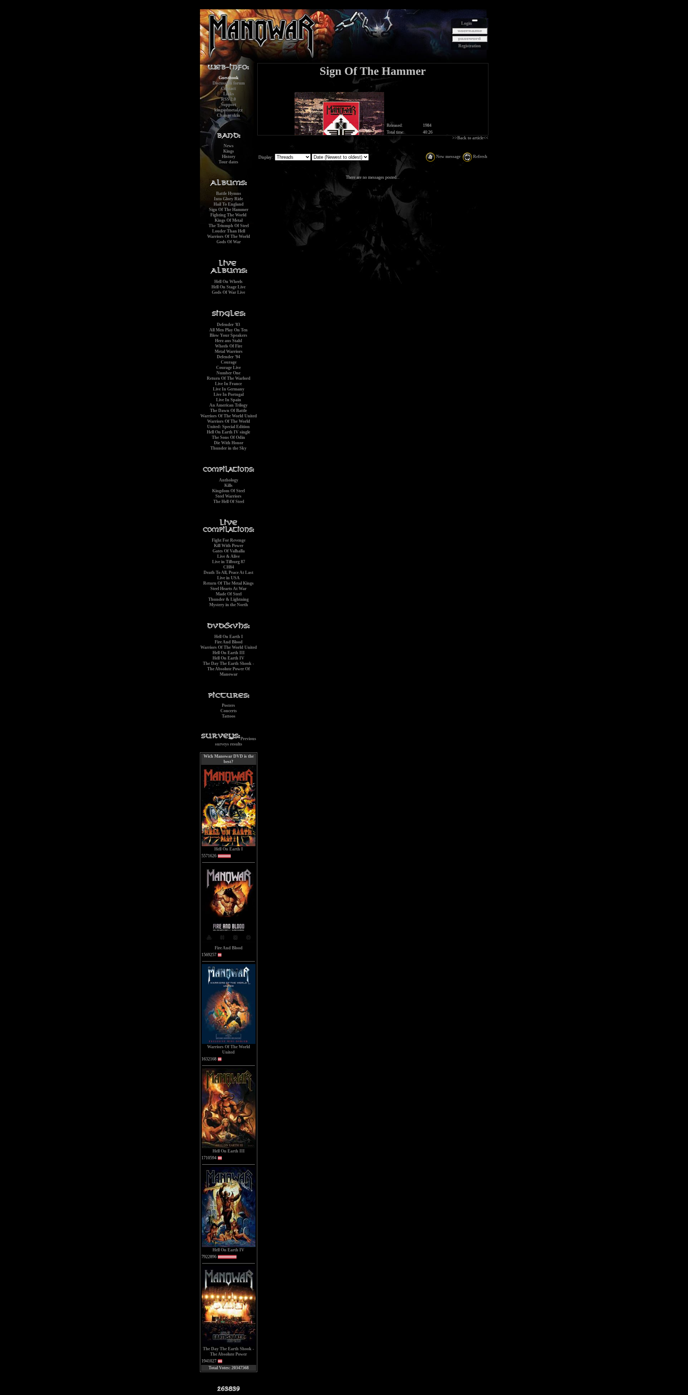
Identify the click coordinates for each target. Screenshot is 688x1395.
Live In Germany (228, 389)
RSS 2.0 (228, 99)
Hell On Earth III (228, 652)
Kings (228, 151)
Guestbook (229, 77)
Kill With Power (228, 545)
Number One (228, 372)
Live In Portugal (229, 394)
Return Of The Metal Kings (228, 583)
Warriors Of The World (228, 236)
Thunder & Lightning (228, 599)
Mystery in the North (228, 604)
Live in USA (228, 577)
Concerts (228, 710)
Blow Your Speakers (228, 335)
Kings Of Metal (229, 220)
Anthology (228, 480)
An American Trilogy (228, 405)
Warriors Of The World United (228, 415)
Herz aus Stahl (228, 340)
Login (466, 23)
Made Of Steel (229, 593)
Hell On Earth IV (228, 658)
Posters (228, 705)
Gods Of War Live (228, 292)
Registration (469, 45)
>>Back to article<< (470, 137)
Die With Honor (228, 442)
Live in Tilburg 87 (228, 561)
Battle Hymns (228, 193)
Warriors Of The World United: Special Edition (228, 424)
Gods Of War (228, 241)
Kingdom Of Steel (228, 490)
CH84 (228, 567)
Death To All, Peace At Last (228, 572)
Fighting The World (228, 214)
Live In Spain (228, 399)
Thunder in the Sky (228, 448)
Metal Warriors (229, 351)
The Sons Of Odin (228, 437)
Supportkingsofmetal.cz (228, 107)
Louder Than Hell (228, 231)
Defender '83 (228, 324)
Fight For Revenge (228, 540)
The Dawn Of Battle (228, 410)
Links (228, 93)
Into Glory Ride (228, 198)
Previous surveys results (236, 741)
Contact (228, 88)
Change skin (228, 115)
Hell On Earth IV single (228, 432)
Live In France (228, 383)
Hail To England (229, 204)
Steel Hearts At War (228, 588)
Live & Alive (228, 556)
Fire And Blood (229, 641)
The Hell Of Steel (228, 501)
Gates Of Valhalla (228, 550)
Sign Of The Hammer (228, 209)
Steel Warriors (228, 496)
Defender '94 (228, 356)
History (228, 156)
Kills (228, 485)
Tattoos (228, 716)
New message (447, 156)
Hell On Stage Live (228, 286)
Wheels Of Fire (228, 346)
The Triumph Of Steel (229, 225)
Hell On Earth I (228, 636)
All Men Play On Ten (228, 329)
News (229, 145)
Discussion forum (228, 83)
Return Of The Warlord (228, 378)
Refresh (479, 156)
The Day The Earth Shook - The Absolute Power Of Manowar (228, 669)
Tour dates (228, 161)
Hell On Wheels (228, 281)
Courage (228, 362)
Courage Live (228, 367)
